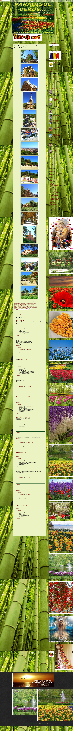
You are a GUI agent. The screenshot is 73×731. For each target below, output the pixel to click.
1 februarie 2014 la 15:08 (29, 442)
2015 (50, 164)
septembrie (52, 171)
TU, (50, 188)
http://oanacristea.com (20, 396)
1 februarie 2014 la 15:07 (29, 424)
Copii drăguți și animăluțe (54, 191)
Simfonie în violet (53, 189)
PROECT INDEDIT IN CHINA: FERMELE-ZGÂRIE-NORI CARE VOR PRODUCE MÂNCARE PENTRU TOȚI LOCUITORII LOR (54, 137)
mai (51, 177)
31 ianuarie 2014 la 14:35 (22, 379)
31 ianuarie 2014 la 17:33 (29, 386)
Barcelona (18, 314)
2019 (50, 158)
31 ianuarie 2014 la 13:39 (23, 359)
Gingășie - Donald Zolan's (54, 195)
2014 (50, 165)
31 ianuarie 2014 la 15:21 (28, 396)
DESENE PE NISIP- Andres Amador (56, 150)
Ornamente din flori (56, 110)
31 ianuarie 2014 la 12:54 (22, 320)
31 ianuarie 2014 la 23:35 (26, 470)
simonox (40, 723)
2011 (50, 212)
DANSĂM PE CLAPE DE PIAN (55, 192)
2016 (50, 162)
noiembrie (52, 168)
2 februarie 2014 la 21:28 (23, 505)
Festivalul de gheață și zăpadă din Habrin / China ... (55, 204)
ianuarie (51, 183)
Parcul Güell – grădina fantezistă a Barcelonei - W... (55, 185)
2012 (50, 210)
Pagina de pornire (29, 537)
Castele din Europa (53, 200)
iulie (51, 174)
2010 (50, 213)
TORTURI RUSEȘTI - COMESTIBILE (56, 121)
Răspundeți (19, 335)
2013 (50, 209)
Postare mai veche (42, 537)
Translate (56, 46)
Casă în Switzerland (53, 186)
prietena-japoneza (19, 417)
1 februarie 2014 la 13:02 (24, 487)
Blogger (46, 723)
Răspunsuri (19, 347)
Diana (17, 320)
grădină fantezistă (23, 314)
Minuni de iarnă (52, 194)
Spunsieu (18, 487)
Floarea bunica (18, 435)
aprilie (51, 178)
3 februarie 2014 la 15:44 (29, 512)
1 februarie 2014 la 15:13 (29, 494)
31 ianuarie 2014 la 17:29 (29, 349)
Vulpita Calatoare (19, 470)
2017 (50, 161)
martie (51, 180)
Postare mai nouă (16, 537)
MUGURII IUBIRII (53, 202)
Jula (17, 379)
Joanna (17, 505)
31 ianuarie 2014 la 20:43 (26, 417)
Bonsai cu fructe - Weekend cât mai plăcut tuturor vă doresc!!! (55, 99)
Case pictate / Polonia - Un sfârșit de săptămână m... (54, 199)
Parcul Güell (28, 314)
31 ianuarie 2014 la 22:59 (22, 452)
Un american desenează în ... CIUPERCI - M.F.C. (56, 91)
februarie (51, 181)
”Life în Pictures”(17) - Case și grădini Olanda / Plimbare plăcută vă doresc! (56, 104)
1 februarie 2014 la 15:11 (29, 477)
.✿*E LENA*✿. (21, 349)
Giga (17, 452)
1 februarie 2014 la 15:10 (29, 460)
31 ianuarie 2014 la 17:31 (29, 368)
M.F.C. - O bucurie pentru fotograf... (56, 143)
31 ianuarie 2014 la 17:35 (29, 406)
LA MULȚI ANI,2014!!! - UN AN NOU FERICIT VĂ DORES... (55, 206)
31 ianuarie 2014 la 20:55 (25, 435)
